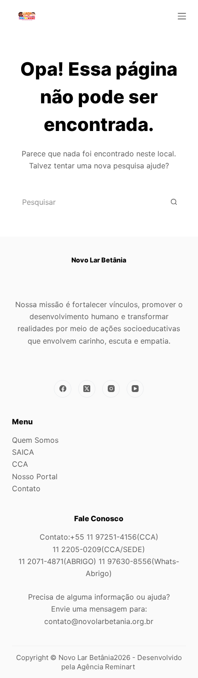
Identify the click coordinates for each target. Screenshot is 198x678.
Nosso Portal (35, 476)
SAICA (23, 452)
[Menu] (182, 16)
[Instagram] (111, 389)
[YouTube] (135, 389)
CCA (20, 464)
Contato (26, 488)
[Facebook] (62, 389)
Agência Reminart (107, 666)
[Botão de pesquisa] (173, 202)
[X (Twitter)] (87, 389)
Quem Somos (35, 440)
